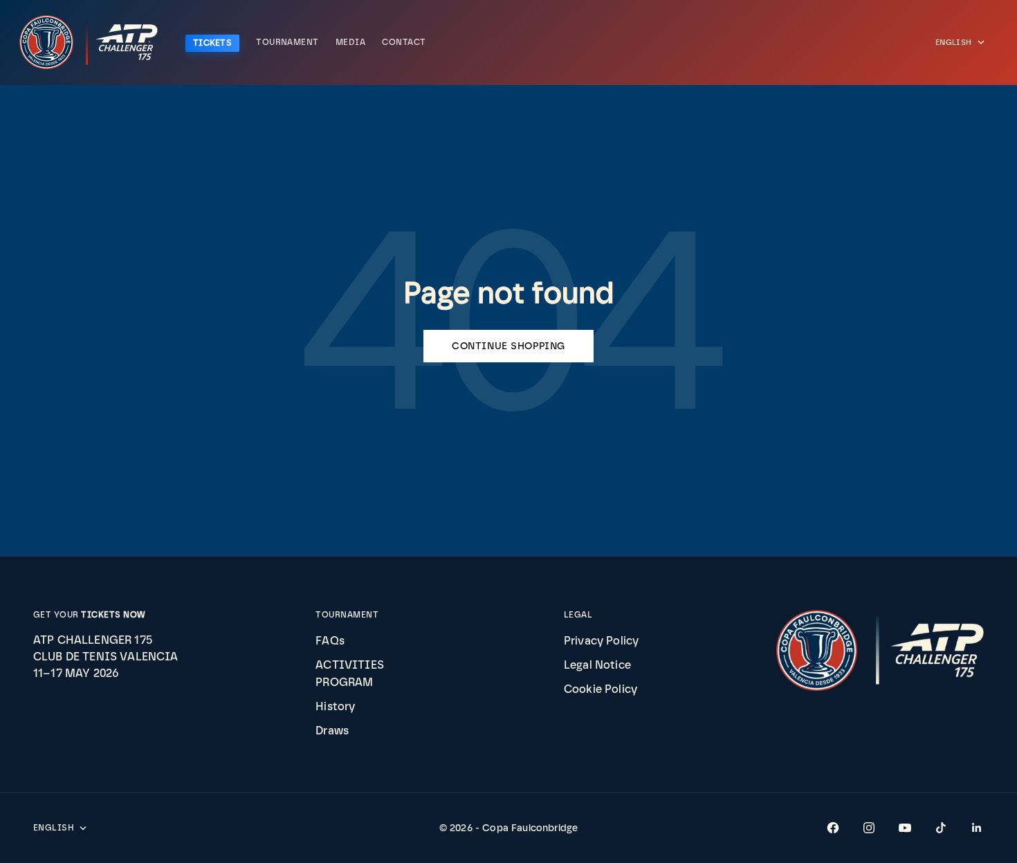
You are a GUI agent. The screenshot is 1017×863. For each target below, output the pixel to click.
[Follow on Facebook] (833, 828)
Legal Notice (597, 664)
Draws (332, 730)
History (335, 706)
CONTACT (403, 42)
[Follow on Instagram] (869, 828)
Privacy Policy (601, 640)
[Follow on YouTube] (905, 828)
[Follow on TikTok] (941, 828)
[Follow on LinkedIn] (977, 828)
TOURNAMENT (287, 42)
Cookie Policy (600, 689)
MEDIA (350, 42)
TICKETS (212, 43)
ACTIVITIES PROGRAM (349, 673)
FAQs (330, 640)
